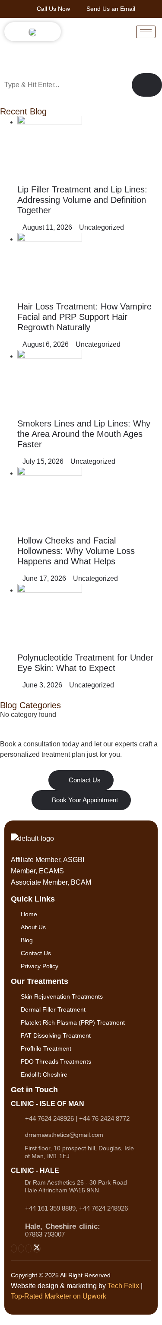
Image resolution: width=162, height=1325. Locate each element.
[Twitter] (37, 1248)
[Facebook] (21, 1248)
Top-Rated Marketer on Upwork (58, 1296)
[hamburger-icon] (146, 32)
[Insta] (14, 1248)
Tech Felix (123, 1285)
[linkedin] (28, 1248)
